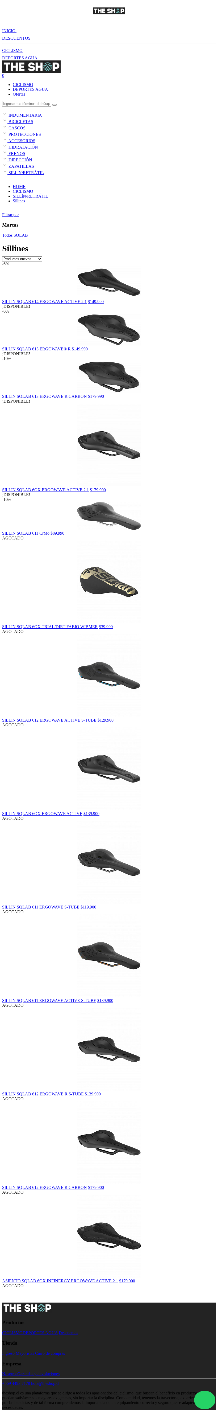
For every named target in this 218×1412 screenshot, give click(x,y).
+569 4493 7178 (16, 1383)
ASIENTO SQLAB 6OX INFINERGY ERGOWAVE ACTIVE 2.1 (60, 1281)
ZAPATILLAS (20, 166)
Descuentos (68, 1333)
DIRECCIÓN (19, 160)
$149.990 (96, 301)
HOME (19, 186)
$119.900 (88, 907)
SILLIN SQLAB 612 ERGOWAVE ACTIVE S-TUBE (49, 720)
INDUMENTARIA (24, 115)
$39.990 (106, 626)
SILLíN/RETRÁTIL (25, 172)
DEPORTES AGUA (19, 58)
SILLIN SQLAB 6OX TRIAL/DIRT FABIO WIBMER (50, 626)
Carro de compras (50, 1353)
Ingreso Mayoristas (18, 1353)
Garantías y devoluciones (38, 1374)
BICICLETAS (20, 121)
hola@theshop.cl (45, 1383)
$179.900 (98, 490)
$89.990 (57, 533)
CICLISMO (12, 50)
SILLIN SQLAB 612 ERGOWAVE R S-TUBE (43, 1094)
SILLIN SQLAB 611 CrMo (25, 533)
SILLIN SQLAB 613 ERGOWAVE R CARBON (44, 396)
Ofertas (19, 94)
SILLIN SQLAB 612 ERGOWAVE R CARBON (44, 1187)
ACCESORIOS (21, 140)
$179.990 (96, 396)
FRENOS (16, 153)
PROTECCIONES (24, 134)
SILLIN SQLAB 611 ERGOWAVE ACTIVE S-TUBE (49, 1000)
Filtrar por (10, 214)
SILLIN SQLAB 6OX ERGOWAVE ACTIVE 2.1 (45, 490)
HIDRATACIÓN (22, 147)
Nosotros (9, 1374)
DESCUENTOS (17, 38)
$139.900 (91, 813)
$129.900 (106, 720)
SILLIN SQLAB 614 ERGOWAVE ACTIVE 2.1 (44, 301)
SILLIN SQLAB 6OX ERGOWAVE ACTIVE (42, 813)
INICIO (9, 30)
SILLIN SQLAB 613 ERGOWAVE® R (36, 349)
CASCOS (16, 128)
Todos (7, 235)
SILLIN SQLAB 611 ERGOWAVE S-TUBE (40, 907)
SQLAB (20, 235)
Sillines (19, 201)
